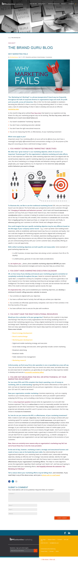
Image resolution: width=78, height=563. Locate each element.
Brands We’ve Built (54, 3)
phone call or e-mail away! (51, 475)
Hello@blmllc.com (54, 543)
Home (9, 37)
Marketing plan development (22, 340)
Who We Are (33, 3)
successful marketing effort (34, 372)
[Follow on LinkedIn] (69, 533)
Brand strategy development (22, 333)
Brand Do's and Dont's (31, 57)
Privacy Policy (44, 551)
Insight (63, 3)
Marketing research (19, 360)
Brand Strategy (41, 57)
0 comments (49, 57)
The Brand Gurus (14, 57)
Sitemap (51, 551)
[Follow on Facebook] (65, 533)
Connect (71, 3)
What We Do (42, 3)
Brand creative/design (20, 336)
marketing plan (13, 109)
